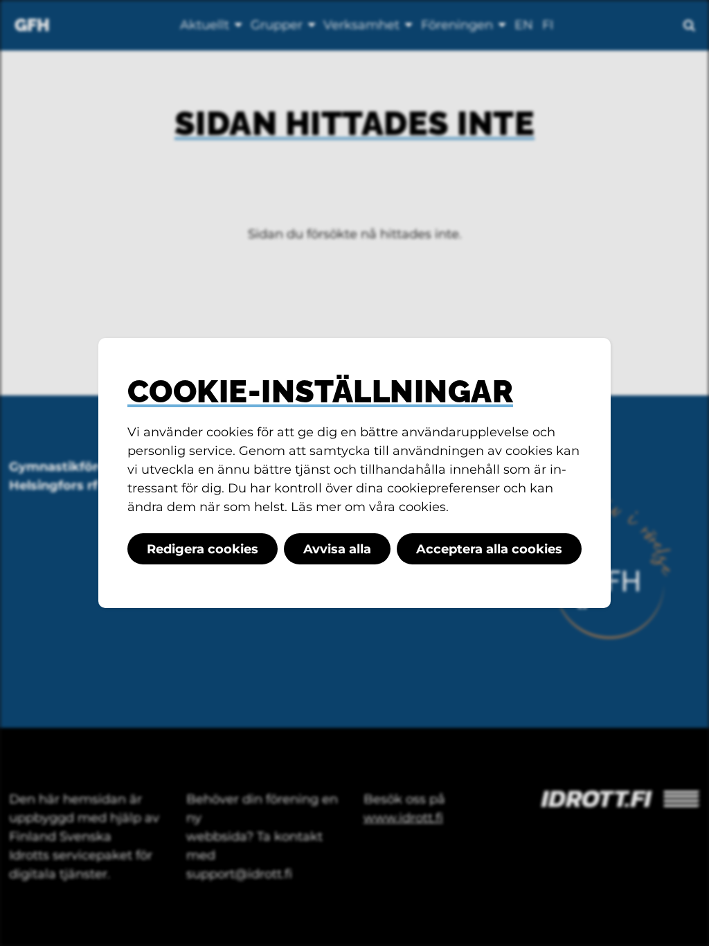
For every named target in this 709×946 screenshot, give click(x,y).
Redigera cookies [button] (202, 549)
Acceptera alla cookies (489, 549)
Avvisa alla (337, 549)
